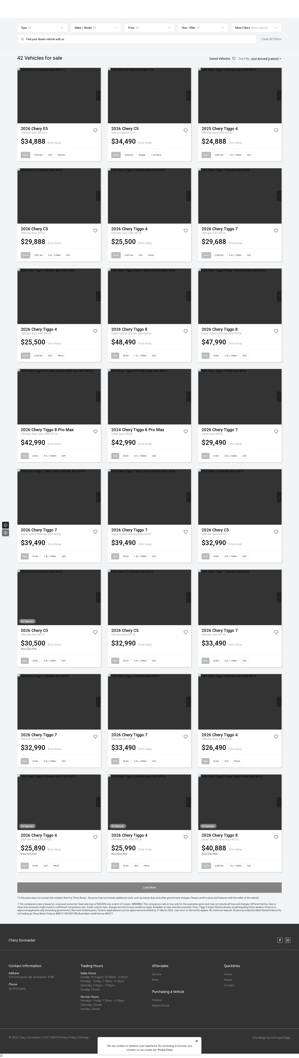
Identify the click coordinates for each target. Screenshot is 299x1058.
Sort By (244, 58)
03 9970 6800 (17, 988)
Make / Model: (83, 27)
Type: (24, 27)
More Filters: (243, 27)
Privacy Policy (67, 1037)
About (228, 979)
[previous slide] (19, 95)
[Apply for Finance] (5, 525)
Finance (157, 1000)
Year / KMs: (189, 27)
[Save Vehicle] (95, 131)
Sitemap (83, 1037)
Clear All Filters (271, 39)
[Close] (5, 532)
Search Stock (160, 1005)
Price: (131, 27)
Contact (229, 985)
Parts (155, 979)
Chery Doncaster (22, 940)
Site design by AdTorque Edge (271, 1037)
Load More (149, 887)
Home (228, 974)
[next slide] (98, 95)
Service (156, 974)
